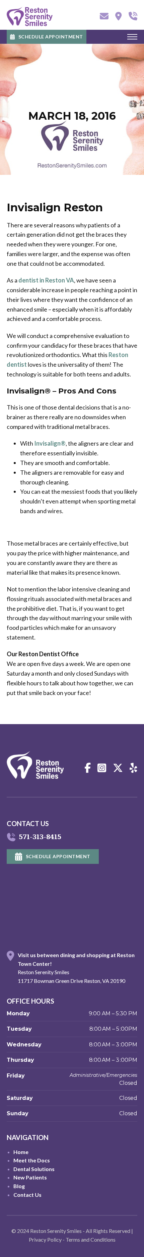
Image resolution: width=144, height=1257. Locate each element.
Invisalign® (50, 443)
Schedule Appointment (50, 36)
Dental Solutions (34, 1169)
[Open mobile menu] (132, 36)
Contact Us (27, 1194)
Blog (19, 1186)
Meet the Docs (31, 1160)
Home (20, 1152)
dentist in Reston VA (46, 280)
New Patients (30, 1177)
